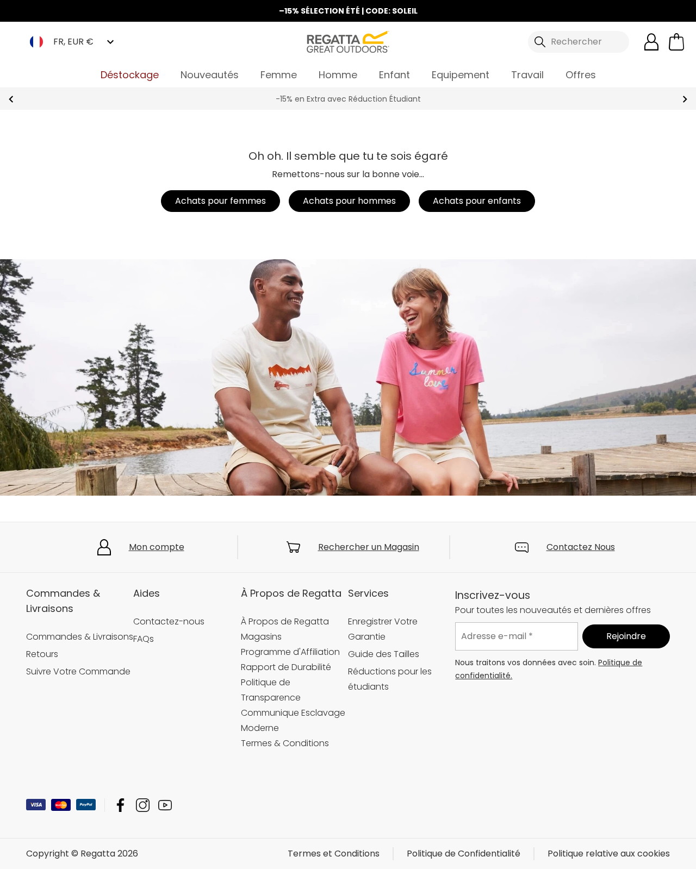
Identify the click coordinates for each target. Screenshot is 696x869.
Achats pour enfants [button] (477, 201)
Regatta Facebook (120, 805)
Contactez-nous (168, 621)
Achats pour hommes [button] (349, 201)
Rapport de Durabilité (286, 667)
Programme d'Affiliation (290, 652)
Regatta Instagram (143, 805)
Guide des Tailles (383, 654)
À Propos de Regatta (285, 621)
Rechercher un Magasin (368, 547)
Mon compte (156, 547)
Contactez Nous (580, 547)
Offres (581, 75)
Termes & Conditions (285, 743)
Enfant (394, 75)
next (685, 99)
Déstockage (130, 75)
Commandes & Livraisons (79, 636)
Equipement (460, 75)
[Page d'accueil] (348, 41)
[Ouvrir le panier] (676, 42)
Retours (42, 654)
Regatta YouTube (165, 805)
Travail (527, 75)
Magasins (261, 636)
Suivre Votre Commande (78, 671)
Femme (278, 75)
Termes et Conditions (334, 853)
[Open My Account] (651, 42)
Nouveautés (210, 75)
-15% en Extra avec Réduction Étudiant (348, 98)
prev (11, 99)
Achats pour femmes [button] (220, 201)
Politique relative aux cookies (609, 853)
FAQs (143, 639)
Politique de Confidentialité (463, 853)
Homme (338, 75)
